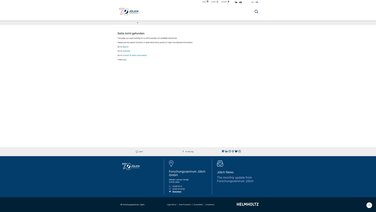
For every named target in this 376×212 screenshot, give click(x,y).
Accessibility (198, 205)
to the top (189, 152)
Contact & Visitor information (135, 55)
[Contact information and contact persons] (240, 2)
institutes (126, 51)
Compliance (209, 205)
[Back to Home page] (129, 11)
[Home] (137, 23)
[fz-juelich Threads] (232, 152)
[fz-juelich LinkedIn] (226, 152)
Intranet (224, 2)
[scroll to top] (369, 205)
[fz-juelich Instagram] (229, 152)
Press (204, 2)
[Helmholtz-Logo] (247, 205)
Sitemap (214, 2)
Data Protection (185, 205)
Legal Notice (171, 205)
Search (125, 47)
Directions (176, 192)
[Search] (257, 11)
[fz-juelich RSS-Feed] (239, 152)
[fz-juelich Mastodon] (222, 152)
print (141, 152)
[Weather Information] (235, 3)
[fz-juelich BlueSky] (235, 152)
